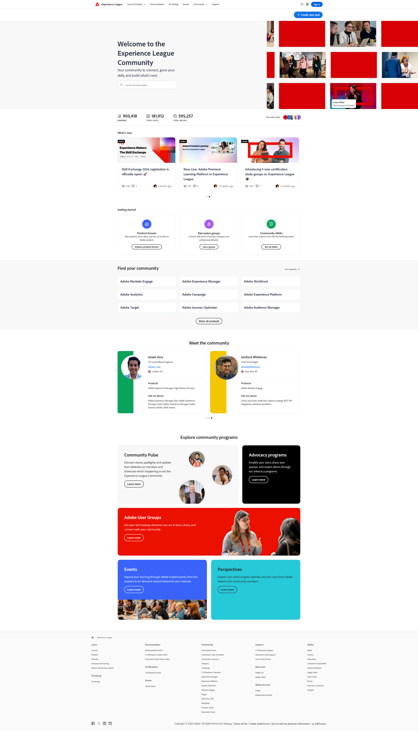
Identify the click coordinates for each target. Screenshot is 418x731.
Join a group (209, 246)
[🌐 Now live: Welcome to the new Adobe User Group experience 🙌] (146, 164)
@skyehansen (155, 366)
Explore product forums (147, 246)
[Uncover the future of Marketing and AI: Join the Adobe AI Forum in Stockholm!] (208, 164)
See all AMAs (271, 246)
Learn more (134, 484)
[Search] (120, 85)
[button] (308, 15)
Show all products (209, 321)
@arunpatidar (248, 366)
